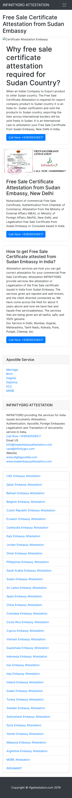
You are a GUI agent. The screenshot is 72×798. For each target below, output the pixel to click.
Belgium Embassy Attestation (25, 501)
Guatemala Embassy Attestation (27, 648)
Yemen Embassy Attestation (25, 734)
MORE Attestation (18, 759)
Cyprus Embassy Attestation (25, 630)
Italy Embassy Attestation (23, 536)
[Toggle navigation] (64, 4)
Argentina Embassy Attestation (26, 751)
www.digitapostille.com (21, 457)
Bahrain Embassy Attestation (25, 493)
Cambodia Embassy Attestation (27, 527)
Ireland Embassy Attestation (25, 682)
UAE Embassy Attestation (23, 476)
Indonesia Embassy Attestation (26, 656)
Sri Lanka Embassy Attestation (26, 587)
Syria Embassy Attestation (23, 725)
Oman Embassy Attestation (24, 553)
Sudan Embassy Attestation (24, 579)
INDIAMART (14, 768)
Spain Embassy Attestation (24, 596)
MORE (10, 390)
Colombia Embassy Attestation (26, 613)
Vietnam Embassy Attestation (25, 639)
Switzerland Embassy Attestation (28, 716)
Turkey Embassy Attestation (25, 699)
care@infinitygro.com (20, 448)
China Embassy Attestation (24, 605)
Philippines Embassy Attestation (27, 562)
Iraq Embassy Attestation (23, 673)
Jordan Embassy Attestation (25, 544)
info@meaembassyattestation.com (29, 444)
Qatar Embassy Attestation (24, 484)
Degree (11, 378)
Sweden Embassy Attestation (25, 708)
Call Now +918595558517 (26, 137)
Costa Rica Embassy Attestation (27, 622)
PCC (9, 386)
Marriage (12, 369)
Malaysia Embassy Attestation (26, 742)
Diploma (11, 382)
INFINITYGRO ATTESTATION (26, 5)
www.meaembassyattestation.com (29, 461)
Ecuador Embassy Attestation (26, 519)
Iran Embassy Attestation (22, 665)
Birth (9, 374)
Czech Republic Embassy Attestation (30, 510)
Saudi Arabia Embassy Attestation (28, 570)
